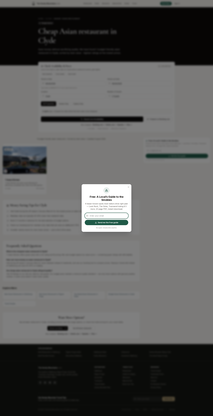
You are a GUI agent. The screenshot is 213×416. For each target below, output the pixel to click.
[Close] (128, 187)
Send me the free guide (108, 222)
